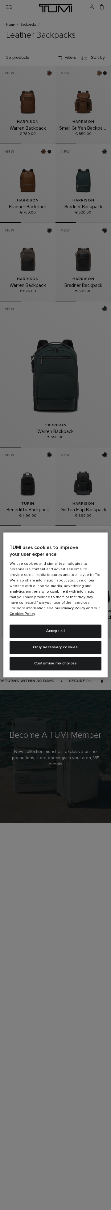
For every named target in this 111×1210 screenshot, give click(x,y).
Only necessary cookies (55, 647)
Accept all (55, 631)
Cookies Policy (22, 614)
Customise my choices (55, 664)
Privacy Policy (73, 608)
